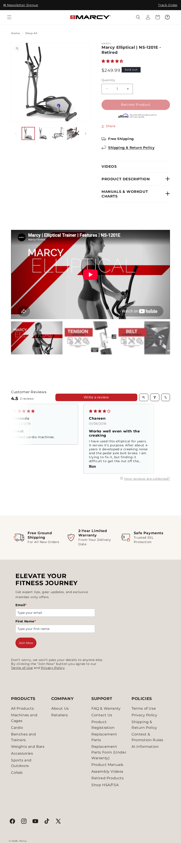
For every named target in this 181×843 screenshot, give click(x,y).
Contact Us (101, 715)
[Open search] (143, 397)
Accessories (22, 753)
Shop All (31, 33)
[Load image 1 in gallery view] (28, 133)
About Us (60, 708)
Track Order (168, 5)
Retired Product (136, 104)
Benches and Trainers (23, 737)
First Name (25, 621)
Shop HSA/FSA (105, 785)
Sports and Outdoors (21, 763)
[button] (9, 17)
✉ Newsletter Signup (20, 5)
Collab (17, 772)
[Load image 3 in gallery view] (58, 133)
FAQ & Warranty (106, 708)
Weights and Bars (28, 746)
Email (21, 605)
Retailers (59, 715)
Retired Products (107, 778)
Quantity (108, 80)
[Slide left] (16, 133)
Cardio (17, 728)
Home (15, 33)
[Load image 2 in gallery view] (43, 133)
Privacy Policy (52, 668)
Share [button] (110, 126)
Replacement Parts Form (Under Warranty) (108, 752)
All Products (22, 708)
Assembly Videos (107, 771)
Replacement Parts (104, 737)
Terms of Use (22, 668)
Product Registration (103, 725)
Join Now (26, 643)
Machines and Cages (24, 718)
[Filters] (154, 397)
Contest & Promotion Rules (147, 737)
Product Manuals (107, 765)
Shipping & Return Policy (131, 147)
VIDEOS (109, 166)
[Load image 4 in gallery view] (73, 133)
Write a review (96, 397)
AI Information (145, 746)
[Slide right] (85, 133)
